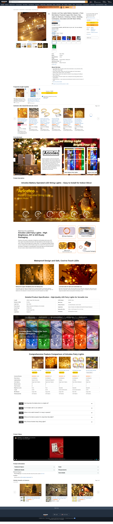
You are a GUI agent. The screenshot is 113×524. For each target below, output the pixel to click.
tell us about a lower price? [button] (26, 477)
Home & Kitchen (16, 9)
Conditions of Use (42, 518)
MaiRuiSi (92, 28)
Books (54, 4)
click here (42, 473)
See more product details (57, 81)
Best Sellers (25, 4)
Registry (70, 4)
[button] (2, 5)
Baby (106, 4)
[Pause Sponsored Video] (40, 493)
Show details (45, 98)
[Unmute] (98, 459)
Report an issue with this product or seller (61, 83)
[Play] (14, 459)
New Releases (31, 4)
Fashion (65, 4)
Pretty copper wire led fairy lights (23, 438)
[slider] (54, 459)
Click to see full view (32, 41)
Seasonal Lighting (28, 9)
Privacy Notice (47, 518)
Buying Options (89, 372)
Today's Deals (49, 4)
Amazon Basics (19, 4)
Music (74, 4)
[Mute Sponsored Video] (40, 495)
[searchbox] (48, 2)
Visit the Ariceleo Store (56, 20)
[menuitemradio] (96, 459)
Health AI (6, 4)
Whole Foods (42, 4)
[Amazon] (4, 1)
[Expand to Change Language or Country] (59, 514)
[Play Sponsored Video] (56, 490)
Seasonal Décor (22, 9)
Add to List (89, 37)
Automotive (92, 4)
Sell (62, 4)
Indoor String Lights (35, 9)
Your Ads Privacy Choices (69, 518)
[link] (34, 93)
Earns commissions (32, 437)
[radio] (18, 45)
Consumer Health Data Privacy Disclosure (57, 518)
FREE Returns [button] (54, 30)
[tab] (30, 317)
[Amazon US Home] (45, 515)
